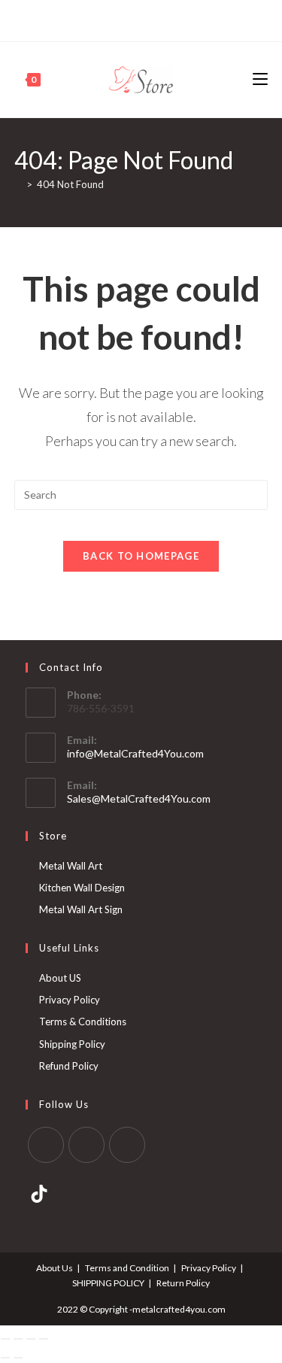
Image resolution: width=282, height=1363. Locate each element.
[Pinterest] (130, 19)
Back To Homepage (141, 556)
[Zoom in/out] (5, 1338)
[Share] (31, 1338)
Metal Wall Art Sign (81, 909)
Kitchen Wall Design (82, 888)
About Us (54, 1267)
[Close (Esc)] (43, 1338)
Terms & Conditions (82, 1021)
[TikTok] (165, 19)
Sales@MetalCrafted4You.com (139, 798)
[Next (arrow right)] (18, 1357)
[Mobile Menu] (260, 79)
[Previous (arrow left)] (5, 1357)
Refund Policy (69, 1066)
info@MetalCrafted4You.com (135, 753)
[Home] (18, 184)
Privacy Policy (69, 1000)
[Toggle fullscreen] (18, 1338)
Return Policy (183, 1283)
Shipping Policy (72, 1044)
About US (60, 978)
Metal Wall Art (70, 866)
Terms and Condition (127, 1267)
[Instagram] (147, 19)
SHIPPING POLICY (108, 1283)
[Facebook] (115, 19)
